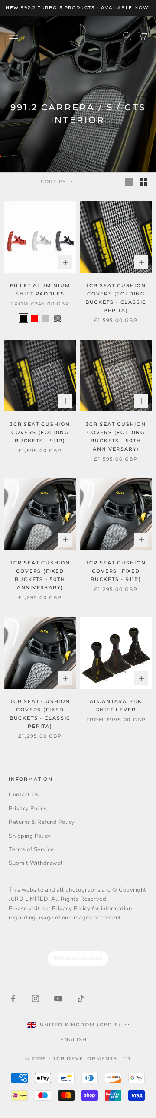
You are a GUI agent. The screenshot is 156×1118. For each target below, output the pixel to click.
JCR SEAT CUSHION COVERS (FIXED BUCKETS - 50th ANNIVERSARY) (40, 575)
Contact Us (24, 795)
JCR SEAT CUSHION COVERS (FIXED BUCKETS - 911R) (116, 571)
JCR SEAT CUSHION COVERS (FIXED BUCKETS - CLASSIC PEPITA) (40, 713)
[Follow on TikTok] (80, 998)
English (73, 1039)
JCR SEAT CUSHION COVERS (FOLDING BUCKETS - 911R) (40, 432)
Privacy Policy (28, 809)
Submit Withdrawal (36, 863)
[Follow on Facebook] (13, 998)
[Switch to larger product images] (129, 182)
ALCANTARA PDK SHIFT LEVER (116, 705)
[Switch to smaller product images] (143, 182)
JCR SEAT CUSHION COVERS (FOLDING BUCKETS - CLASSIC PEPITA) (115, 297)
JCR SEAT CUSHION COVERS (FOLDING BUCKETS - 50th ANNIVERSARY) (116, 436)
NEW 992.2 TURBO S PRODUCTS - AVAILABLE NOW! (78, 7)
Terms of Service (31, 849)
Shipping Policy (30, 836)
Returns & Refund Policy (42, 822)
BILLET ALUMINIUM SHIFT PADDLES (40, 289)
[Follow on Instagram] (35, 998)
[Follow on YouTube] (58, 998)
